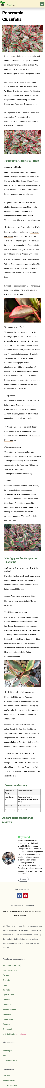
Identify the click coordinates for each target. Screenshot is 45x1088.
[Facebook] (19, 895)
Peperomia (7, 1014)
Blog (4, 1056)
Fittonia (6, 975)
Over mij (23, 879)
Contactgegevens (10, 1085)
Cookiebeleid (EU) (10, 1060)
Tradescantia (8, 1029)
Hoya (5, 985)
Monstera (7, 1005)
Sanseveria (7, 1024)
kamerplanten (21, 1034)
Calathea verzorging (11, 970)
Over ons (6, 1076)
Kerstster (6, 990)
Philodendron (8, 1019)
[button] (42, 4)
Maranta (6, 1000)
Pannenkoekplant (9, 1009)
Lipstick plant (8, 995)
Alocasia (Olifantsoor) (12, 965)
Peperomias (34, 113)
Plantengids (7, 1051)
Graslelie (6, 980)
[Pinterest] (25, 895)
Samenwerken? (9, 1081)
